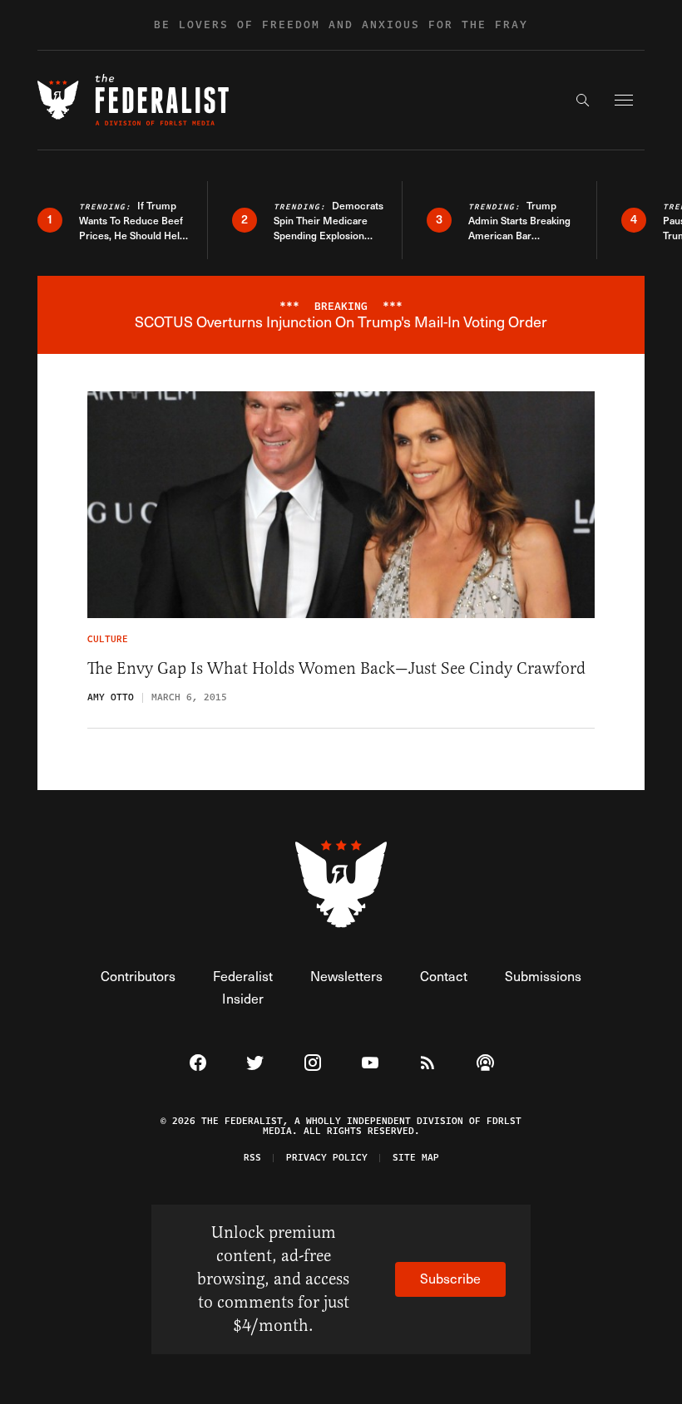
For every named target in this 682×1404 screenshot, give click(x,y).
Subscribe (450, 1278)
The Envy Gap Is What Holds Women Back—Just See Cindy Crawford (336, 668)
